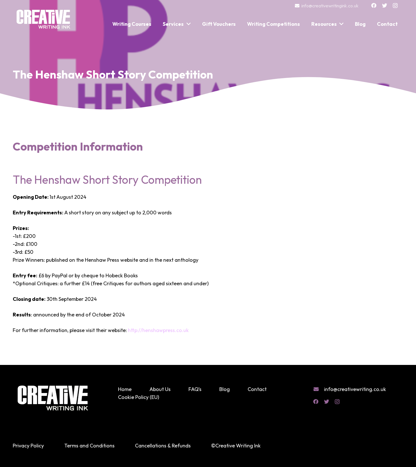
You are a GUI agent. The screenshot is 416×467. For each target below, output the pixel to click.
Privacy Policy (28, 445)
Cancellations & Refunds (163, 445)
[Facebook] (373, 5)
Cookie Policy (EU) (138, 397)
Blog (224, 389)
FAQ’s (194, 389)
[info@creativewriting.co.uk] (318, 389)
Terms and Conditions (89, 445)
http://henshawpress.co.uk (158, 330)
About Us (160, 389)
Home (125, 389)
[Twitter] (384, 5)
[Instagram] (395, 6)
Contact (257, 389)
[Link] (44, 16)
